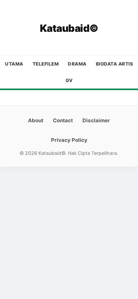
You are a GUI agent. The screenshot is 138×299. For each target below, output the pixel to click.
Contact (63, 120)
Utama (14, 64)
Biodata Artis (114, 64)
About (35, 120)
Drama (77, 64)
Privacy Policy (69, 140)
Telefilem (46, 64)
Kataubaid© (69, 28)
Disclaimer (96, 120)
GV (69, 80)
